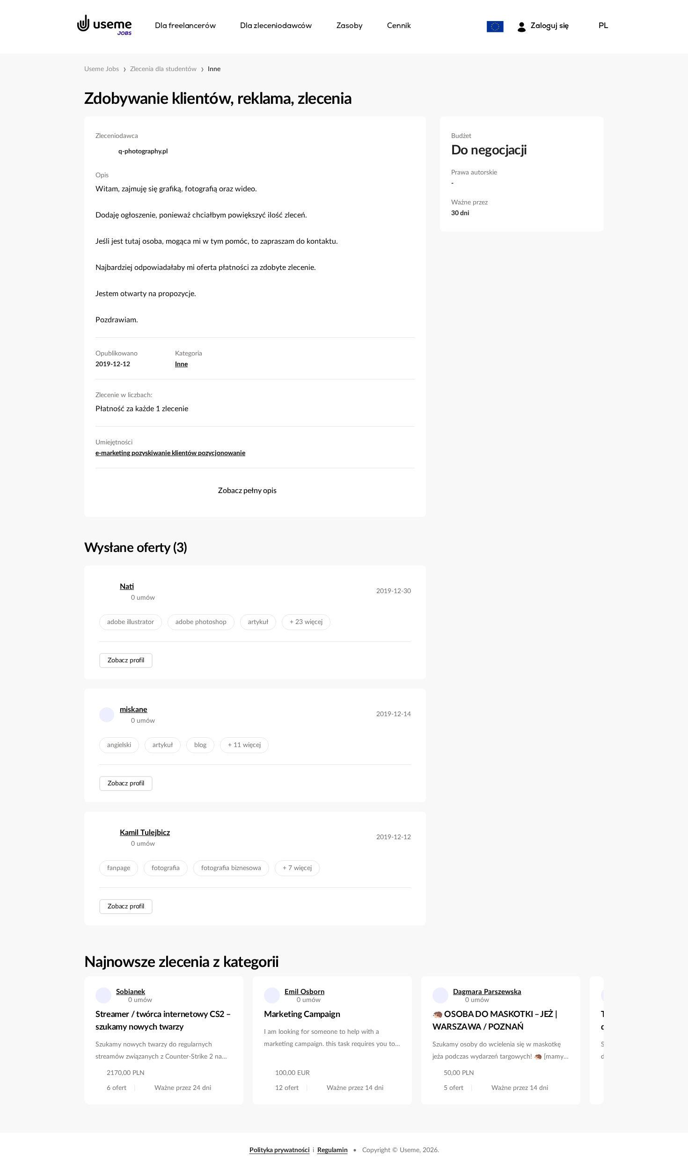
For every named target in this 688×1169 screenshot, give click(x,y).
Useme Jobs (101, 69)
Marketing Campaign (302, 1014)
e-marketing (113, 453)
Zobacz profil (126, 660)
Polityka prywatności (279, 1150)
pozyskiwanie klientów (165, 453)
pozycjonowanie (221, 453)
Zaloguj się (550, 26)
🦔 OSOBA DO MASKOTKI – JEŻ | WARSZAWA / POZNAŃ (494, 1020)
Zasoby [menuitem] (350, 26)
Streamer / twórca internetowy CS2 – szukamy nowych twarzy (162, 1020)
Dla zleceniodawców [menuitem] (276, 26)
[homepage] (104, 25)
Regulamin (332, 1150)
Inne (214, 69)
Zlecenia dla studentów (163, 69)
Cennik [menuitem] (399, 26)
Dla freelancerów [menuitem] (185, 26)
